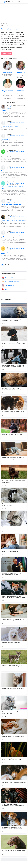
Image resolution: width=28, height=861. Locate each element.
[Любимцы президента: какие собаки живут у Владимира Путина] (14, 568)
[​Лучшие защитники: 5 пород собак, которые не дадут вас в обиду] (14, 429)
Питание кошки (5, 171)
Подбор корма (5, 139)
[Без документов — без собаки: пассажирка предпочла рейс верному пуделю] (14, 383)
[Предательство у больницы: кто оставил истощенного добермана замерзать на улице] (14, 845)
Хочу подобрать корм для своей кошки (12, 236)
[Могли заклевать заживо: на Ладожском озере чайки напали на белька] (14, 314)
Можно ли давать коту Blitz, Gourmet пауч (13, 220)
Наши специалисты (8, 58)
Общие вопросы (9, 285)
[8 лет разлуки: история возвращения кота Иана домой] (14, 499)
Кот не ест (4, 155)
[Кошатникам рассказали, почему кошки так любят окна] (14, 684)
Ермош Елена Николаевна (21, 73)
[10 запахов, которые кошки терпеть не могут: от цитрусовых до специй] (14, 753)
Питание (3, 110)
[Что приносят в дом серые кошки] (14, 522)
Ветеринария (9, 277)
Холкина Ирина (7, 72)
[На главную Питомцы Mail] (9, 1)
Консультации (4, 23)
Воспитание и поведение (12, 281)
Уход (6, 289)
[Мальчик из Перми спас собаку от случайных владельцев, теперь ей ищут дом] (14, 591)
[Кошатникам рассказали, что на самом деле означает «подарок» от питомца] (14, 453)
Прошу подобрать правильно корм (11, 204)
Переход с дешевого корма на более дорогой (12, 187)
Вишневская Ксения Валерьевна (7, 91)
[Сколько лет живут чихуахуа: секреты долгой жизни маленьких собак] (14, 660)
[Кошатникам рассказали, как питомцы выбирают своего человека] (14, 545)
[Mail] (5, 1)
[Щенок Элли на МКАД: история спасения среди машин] (14, 476)
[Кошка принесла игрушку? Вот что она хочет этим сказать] (14, 707)
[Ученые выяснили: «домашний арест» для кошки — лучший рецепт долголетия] (14, 614)
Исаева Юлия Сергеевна (20, 91)
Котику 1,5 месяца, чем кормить (10, 126)
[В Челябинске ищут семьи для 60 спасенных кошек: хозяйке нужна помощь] (14, 776)
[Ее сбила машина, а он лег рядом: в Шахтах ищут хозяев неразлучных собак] (14, 337)
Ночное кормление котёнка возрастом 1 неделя (13, 252)
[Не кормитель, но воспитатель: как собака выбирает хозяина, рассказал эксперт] (14, 822)
